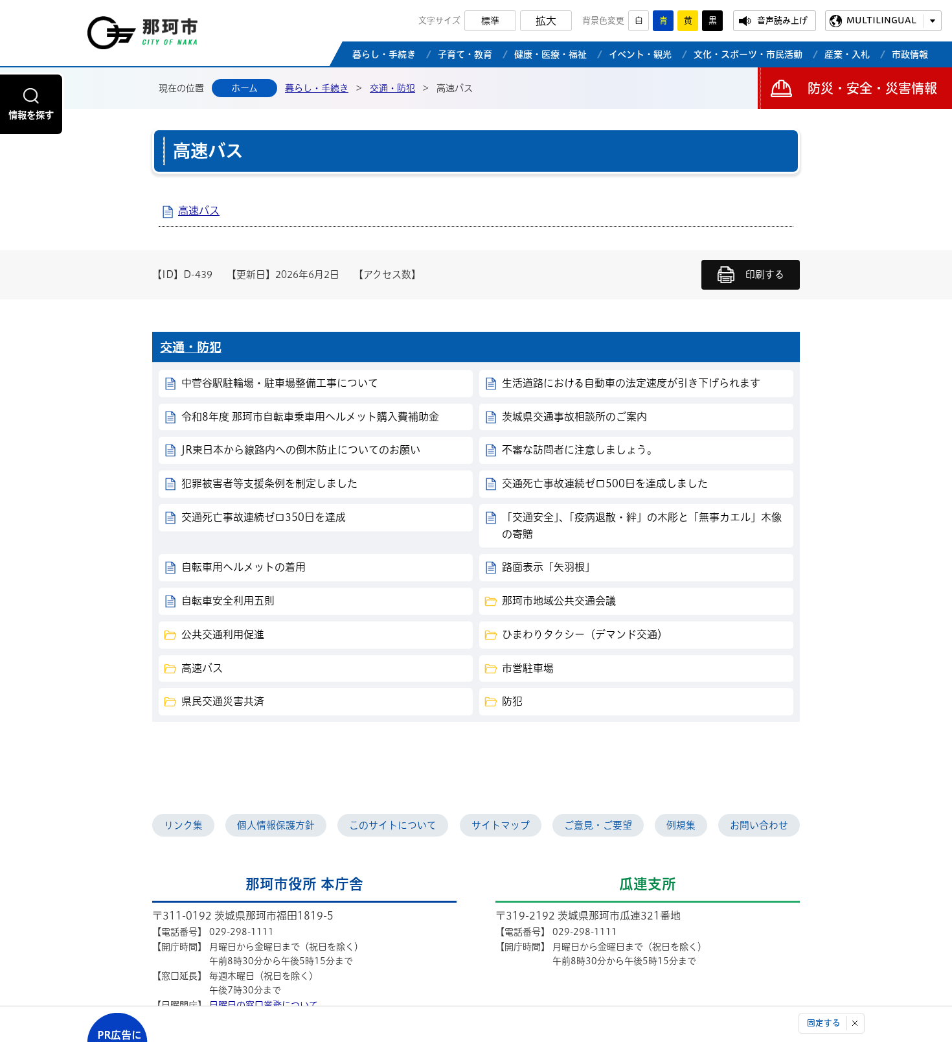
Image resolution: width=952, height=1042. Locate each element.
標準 (490, 20)
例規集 (681, 825)
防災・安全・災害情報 (872, 88)
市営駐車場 (528, 668)
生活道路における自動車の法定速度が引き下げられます (631, 383)
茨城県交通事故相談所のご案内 (574, 416)
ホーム (244, 88)
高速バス (199, 210)
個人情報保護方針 (276, 825)
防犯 (512, 701)
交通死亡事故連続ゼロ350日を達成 (263, 517)
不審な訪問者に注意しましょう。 (579, 450)
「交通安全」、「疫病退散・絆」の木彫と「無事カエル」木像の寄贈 (642, 525)
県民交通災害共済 (222, 701)
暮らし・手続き (316, 88)
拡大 (546, 21)
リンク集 (183, 825)
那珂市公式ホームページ (142, 36)
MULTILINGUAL (881, 20)
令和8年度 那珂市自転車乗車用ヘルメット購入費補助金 (310, 416)
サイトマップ (500, 825)
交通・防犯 (392, 88)
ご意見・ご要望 (598, 825)
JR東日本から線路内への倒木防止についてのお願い (300, 450)
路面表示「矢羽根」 (548, 567)
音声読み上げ (782, 20)
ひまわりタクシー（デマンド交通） (585, 634)
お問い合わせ (759, 825)
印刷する (764, 274)
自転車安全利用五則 (228, 601)
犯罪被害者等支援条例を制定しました (269, 483)
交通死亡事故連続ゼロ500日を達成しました (605, 483)
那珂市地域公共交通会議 (559, 601)
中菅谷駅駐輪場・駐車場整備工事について (279, 383)
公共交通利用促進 (222, 634)
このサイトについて (392, 825)
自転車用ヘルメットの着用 (243, 567)
